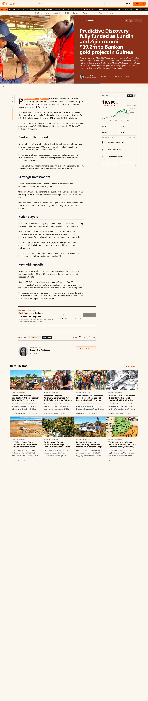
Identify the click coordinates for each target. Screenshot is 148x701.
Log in (127, 4)
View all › (132, 137)
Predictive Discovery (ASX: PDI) (36, 98)
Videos (101, 13)
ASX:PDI (48, 337)
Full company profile (109, 165)
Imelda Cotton (90, 76)
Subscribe (89, 315)
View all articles (85, 348)
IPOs (93, 13)
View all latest (130, 366)
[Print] (12, 101)
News (8, 86)
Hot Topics (38, 13)
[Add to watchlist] (135, 95)
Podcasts (110, 13)
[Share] (12, 97)
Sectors (75, 13)
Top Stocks (57, 13)
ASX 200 (67, 13)
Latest (48, 13)
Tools (85, 13)
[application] (119, 115)
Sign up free (139, 4)
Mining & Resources (34, 337)
